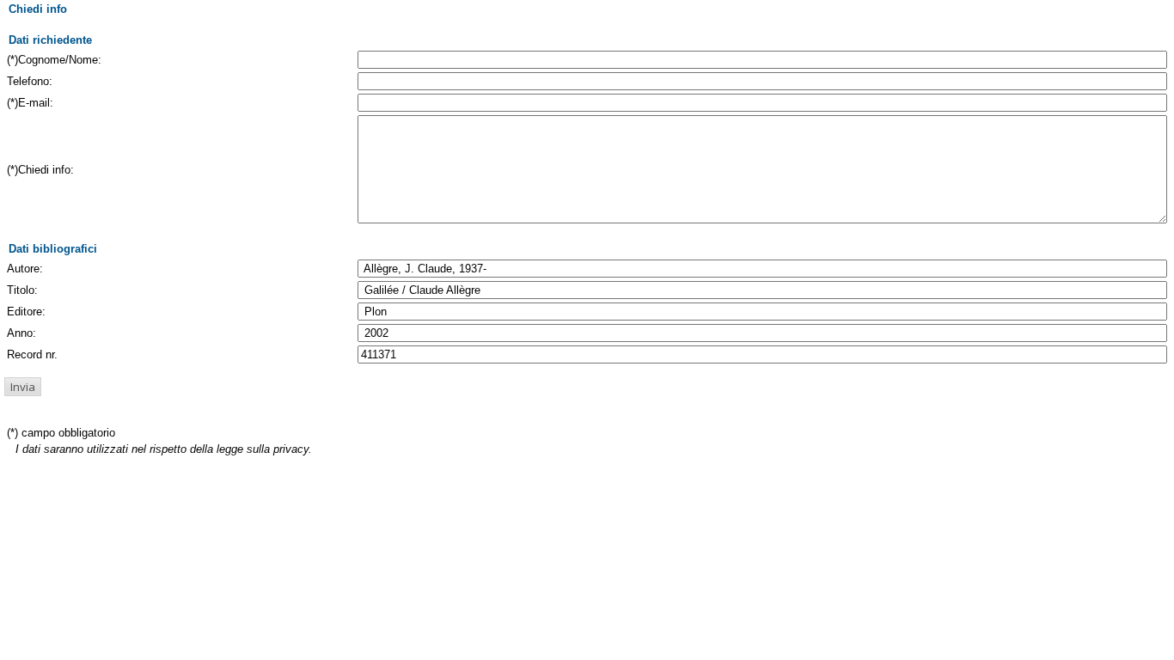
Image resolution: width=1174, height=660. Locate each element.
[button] (22, 386)
